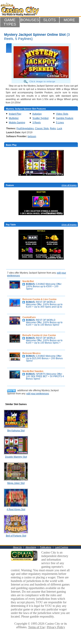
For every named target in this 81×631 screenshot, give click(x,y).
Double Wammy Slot (16, 456)
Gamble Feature (64, 118)
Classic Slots (42, 128)
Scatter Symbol (40, 118)
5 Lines (60, 122)
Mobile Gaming (17, 122)
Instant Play (15, 113)
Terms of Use (36, 627)
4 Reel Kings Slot (16, 509)
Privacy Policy (56, 627)
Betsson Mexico (31, 353)
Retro (53, 128)
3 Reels (36, 122)
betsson (32, 136)
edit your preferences (37, 393)
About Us (17, 547)
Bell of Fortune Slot (16, 535)
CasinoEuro (29, 317)
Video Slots (62, 113)
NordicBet (28, 281)
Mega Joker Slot (16, 483)
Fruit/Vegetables (25, 128)
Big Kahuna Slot (16, 430)
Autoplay (37, 113)
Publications (45, 547)
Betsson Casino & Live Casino (39, 299)
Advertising (31, 547)
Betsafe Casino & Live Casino (39, 335)
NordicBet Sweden (32, 371)
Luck (59, 128)
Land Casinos (61, 547)
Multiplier (14, 118)
